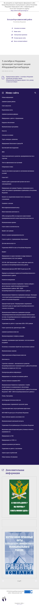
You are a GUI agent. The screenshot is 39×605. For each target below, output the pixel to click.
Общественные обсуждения (10, 457)
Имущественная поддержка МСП (11, 380)
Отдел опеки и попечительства (10, 226)
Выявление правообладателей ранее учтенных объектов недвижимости (17, 430)
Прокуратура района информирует (11, 372)
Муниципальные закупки (9, 351)
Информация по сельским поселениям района (15, 376)
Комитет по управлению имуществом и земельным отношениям (16, 198)
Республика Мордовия (19, 22)
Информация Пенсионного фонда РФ (12, 143)
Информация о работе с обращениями (12, 118)
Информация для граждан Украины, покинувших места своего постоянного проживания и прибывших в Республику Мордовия (19, 190)
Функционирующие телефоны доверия (13, 336)
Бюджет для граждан (7, 231)
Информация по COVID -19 (9, 440)
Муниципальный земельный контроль (13, 421)
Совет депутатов (6, 105)
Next (36, 577)
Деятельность (5, 359)
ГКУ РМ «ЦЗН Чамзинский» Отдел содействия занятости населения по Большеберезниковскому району (17, 263)
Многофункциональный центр (10, 207)
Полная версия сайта (20, 38)
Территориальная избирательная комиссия (14, 355)
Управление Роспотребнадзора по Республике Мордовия (18, 425)
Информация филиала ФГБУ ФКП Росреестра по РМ (16, 269)
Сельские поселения (19, 28)
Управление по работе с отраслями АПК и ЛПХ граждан (17, 323)
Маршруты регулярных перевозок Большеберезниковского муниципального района (18, 274)
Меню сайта (17, 31)
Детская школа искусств (9, 243)
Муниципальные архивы (9, 222)
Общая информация (7, 97)
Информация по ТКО (8, 436)
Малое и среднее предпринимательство (13, 235)
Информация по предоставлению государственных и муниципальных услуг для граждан (17, 257)
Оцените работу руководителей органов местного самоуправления (16, 183)
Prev (3, 577)
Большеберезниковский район (19, 19)
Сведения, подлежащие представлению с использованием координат (18, 341)
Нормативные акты (7, 110)
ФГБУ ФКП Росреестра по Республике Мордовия (15, 412)
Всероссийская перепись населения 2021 (13, 417)
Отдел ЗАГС (5, 177)
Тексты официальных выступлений (12, 162)
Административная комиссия (10, 332)
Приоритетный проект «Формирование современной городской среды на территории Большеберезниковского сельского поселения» (18, 306)
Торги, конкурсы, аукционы (10, 139)
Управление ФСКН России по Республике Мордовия (16, 247)
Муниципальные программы (10, 126)
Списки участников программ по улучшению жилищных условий (18, 172)
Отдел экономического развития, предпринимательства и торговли (18, 157)
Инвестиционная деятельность (10, 211)
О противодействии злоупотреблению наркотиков (16, 408)
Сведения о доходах (7, 203)
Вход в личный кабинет (20, 41)
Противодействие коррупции (10, 147)
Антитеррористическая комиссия (11, 400)
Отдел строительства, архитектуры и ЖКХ (13, 327)
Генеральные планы (7, 166)
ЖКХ (3, 152)
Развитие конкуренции (8, 279)
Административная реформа (10, 114)
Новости (4, 131)
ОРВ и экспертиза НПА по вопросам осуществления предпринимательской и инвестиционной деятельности (18, 217)
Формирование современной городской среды (15, 404)
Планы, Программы (7, 396)
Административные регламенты (11, 444)
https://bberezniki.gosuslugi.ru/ (19, 10)
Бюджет (4, 252)
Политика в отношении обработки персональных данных (18, 346)
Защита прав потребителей (9, 452)
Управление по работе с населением (12, 448)
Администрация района (8, 101)
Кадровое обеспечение (8, 122)
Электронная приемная (20, 34)
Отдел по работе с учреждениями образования (15, 239)
